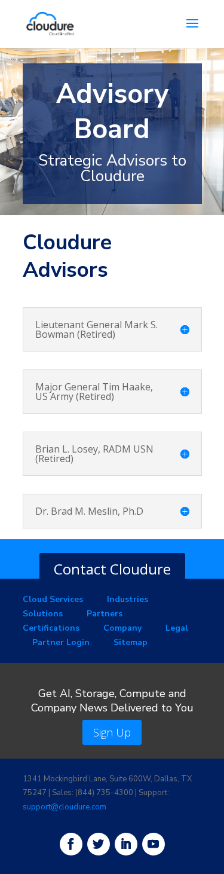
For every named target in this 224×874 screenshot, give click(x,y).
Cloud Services (53, 599)
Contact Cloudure (112, 569)
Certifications (51, 628)
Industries (127, 599)
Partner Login (61, 642)
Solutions (43, 613)
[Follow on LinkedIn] (126, 844)
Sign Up (112, 732)
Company (122, 628)
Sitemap (130, 642)
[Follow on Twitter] (98, 844)
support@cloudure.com (64, 807)
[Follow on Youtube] (153, 844)
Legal (176, 628)
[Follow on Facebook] (71, 844)
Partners (104, 613)
